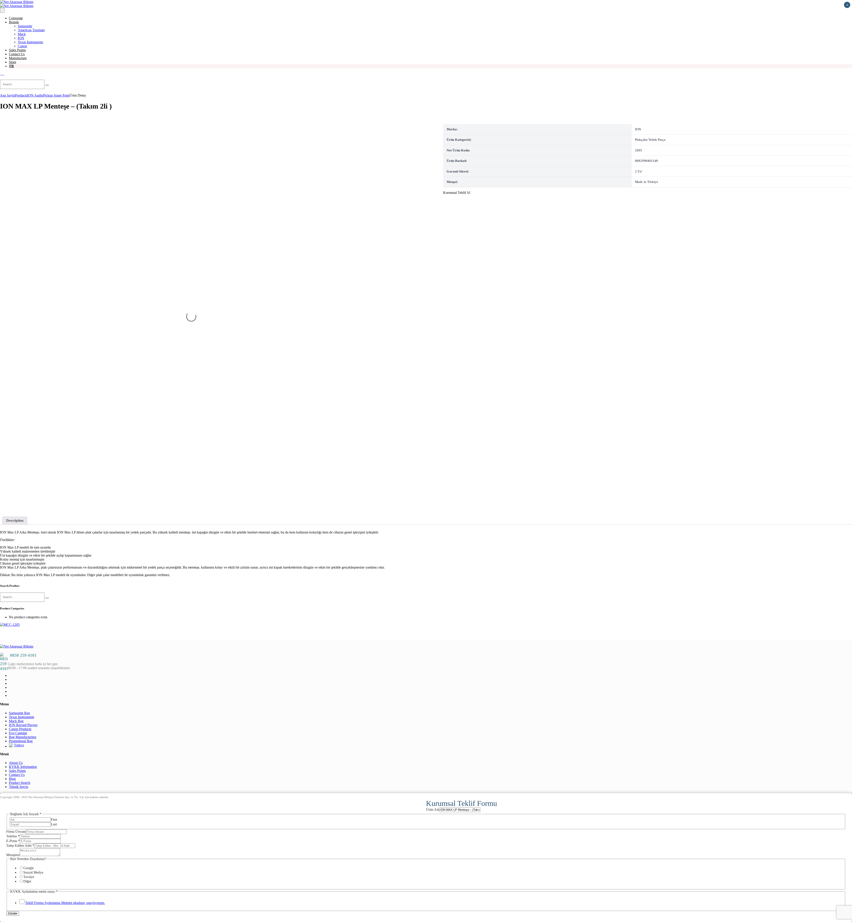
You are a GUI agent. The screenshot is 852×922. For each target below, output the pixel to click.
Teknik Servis (18, 787)
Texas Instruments (30, 42)
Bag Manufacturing (22, 737)
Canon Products (20, 729)
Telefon (13, 836)
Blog (12, 779)
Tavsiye (28, 877)
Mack (22, 34)
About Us (16, 763)
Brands (14, 22)
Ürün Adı (432, 809)
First (54, 819)
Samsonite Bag (19, 713)
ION (21, 38)
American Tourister (31, 30)
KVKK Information (23, 767)
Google (28, 868)
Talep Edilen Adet (20, 845)
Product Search (19, 783)
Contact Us (17, 54)
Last (54, 824)
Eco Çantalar (18, 733)
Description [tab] (15, 520)
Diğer (27, 881)
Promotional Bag (21, 741)
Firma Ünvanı (16, 831)
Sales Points (17, 50)
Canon (22, 46)
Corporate (16, 18)
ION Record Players (23, 725)
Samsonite (25, 26)
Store (12, 62)
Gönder (12, 913)
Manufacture (18, 58)
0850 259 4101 (23, 655)
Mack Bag (16, 721)
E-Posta (13, 841)
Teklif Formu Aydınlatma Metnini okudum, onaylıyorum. (65, 903)
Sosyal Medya (33, 872)
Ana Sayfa (7, 95)
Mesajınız (13, 855)
